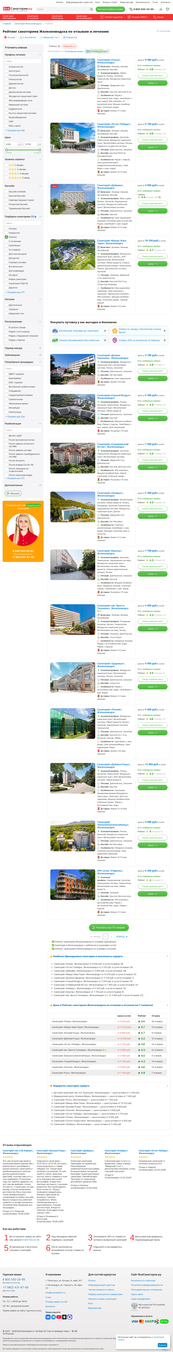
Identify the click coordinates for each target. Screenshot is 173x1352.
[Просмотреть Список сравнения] (160, 9)
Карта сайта (137, 1294)
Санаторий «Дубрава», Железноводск (110, 186)
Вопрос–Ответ (110, 2)
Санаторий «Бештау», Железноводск (109, 552)
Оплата (59, 2)
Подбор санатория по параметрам (105, 1294)
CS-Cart (48, 1331)
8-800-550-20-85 (30, 1240)
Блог (97, 2)
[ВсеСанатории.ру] (18, 9)
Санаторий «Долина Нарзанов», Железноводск (113, 356)
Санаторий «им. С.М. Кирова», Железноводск (18, 1151)
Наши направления (140, 1299)
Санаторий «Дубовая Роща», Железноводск (114, 765)
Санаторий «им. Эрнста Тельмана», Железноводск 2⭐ (113, 608)
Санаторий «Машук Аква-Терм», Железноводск (112, 242)
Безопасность (143, 2)
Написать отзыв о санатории (102, 1299)
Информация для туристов (79, 2)
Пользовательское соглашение (146, 1289)
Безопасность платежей (143, 1280)
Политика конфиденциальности (147, 1285)
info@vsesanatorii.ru (55, 1292)
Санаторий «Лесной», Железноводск (109, 711)
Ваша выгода (126, 2)
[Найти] (91, 9)
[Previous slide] (54, 74)
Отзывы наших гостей (56, 1301)
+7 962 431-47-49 (23, 557)
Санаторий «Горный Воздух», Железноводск (114, 396)
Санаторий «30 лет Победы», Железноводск (114, 125)
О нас (155, 2)
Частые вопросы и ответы (101, 1289)
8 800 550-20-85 (23, 551)
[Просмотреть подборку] (167, 9)
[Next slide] (91, 74)
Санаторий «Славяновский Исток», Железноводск (112, 445)
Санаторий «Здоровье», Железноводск (111, 665)
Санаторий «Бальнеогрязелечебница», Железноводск (113, 825)
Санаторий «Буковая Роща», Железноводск (51, 1151)
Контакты (165, 2)
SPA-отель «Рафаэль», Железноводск (110, 872)
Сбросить (68, 46)
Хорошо (162, 1345)
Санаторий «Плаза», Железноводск (109, 61)
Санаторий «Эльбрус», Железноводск (110, 494)
